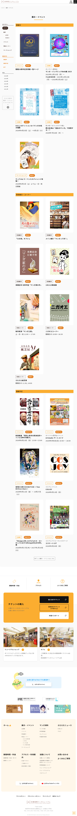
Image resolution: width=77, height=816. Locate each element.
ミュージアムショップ (45, 767)
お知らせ (60, 728)
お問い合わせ (63, 754)
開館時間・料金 (10, 754)
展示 (5, 32)
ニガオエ (25, 740)
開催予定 (28, 432)
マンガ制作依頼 (26, 744)
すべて (5, 28)
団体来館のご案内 (26, 766)
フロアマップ (43, 773)
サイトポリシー (21, 796)
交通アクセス (25, 760)
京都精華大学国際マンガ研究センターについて (46, 761)
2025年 (6, 78)
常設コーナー (21, 328)
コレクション (43, 734)
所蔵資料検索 (43, 736)
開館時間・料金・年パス (10, 758)
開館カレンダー (8, 760)
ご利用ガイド (25, 763)
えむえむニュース (65, 725)
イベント (19, 65)
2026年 (6, 76)
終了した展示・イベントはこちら (44, 558)
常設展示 (19, 235)
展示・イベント (28, 725)
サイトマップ (47, 796)
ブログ (59, 731)
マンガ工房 (25, 742)
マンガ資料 (44, 725)
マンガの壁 (42, 728)
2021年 (6, 89)
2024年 (6, 81)
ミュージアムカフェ (45, 770)
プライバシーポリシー (34, 796)
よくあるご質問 (64, 758)
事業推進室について (45, 765)
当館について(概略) (45, 758)
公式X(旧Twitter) (39, 684)
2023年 (6, 84)
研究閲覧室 (42, 731)
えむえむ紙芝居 (26, 738)
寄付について (57, 796)
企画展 (49, 65)
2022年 (6, 86)
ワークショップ (21, 175)
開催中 (28, 65)
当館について (45, 754)
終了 (5, 67)
